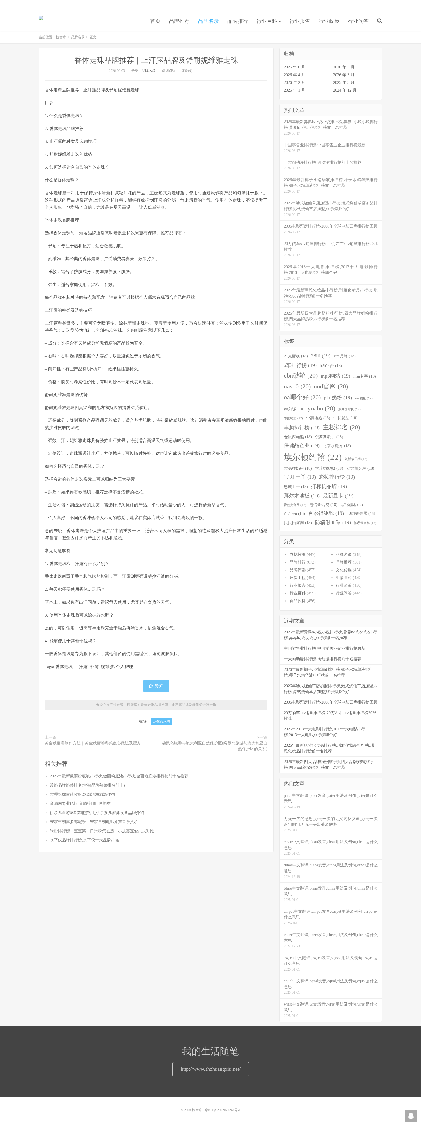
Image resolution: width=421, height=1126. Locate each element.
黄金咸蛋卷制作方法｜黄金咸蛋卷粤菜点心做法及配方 (93, 743)
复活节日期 (356, 459)
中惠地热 (318, 418)
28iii (320, 356)
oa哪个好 (302, 397)
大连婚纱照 (329, 468)
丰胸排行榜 (302, 427)
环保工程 (298, 578)
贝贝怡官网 (298, 522)
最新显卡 (338, 496)
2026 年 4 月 (294, 75)
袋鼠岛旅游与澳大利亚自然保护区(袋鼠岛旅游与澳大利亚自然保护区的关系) (214, 746)
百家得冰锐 (326, 513)
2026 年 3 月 (344, 75)
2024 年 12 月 (345, 90)
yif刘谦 (294, 409)
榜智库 (41, 20)
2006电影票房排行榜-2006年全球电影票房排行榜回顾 (330, 702)
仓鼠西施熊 (298, 436)
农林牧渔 (298, 554)
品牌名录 (208, 21)
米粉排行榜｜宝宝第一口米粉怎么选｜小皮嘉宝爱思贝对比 (102, 831)
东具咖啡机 (349, 409)
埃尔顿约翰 (313, 457)
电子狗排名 (352, 505)
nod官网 (331, 386)
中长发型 (345, 418)
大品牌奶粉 (298, 468)
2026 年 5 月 (344, 67)
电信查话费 (323, 504)
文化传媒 (344, 570)
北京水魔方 (337, 445)
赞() (159, 686)
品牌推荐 (179, 21)
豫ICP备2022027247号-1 (223, 1110)
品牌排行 (237, 21)
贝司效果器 (361, 513)
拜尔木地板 (302, 496)
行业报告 (300, 21)
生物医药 (344, 578)
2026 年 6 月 (294, 67)
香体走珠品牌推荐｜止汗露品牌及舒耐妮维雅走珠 (156, 60)
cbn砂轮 (301, 375)
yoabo (321, 408)
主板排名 (341, 427)
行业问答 (358, 21)
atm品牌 (345, 356)
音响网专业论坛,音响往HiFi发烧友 (80, 803)
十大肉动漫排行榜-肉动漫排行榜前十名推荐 (322, 659)
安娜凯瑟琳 (360, 468)
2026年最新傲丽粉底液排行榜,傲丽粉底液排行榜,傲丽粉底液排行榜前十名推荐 (119, 776)
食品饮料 (298, 601)
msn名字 (364, 376)
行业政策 (329, 21)
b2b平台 (331, 365)
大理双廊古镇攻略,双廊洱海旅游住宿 (82, 794)
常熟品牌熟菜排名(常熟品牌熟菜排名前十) (87, 785)
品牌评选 (298, 570)
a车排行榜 (300, 365)
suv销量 (364, 398)
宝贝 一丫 (300, 477)
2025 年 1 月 (294, 90)
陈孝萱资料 (365, 523)
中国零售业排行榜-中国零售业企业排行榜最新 (324, 648)
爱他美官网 (295, 505)
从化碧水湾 (161, 722)
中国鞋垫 (293, 418)
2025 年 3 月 (344, 82)
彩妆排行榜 (337, 477)
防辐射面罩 (333, 522)
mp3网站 (335, 376)
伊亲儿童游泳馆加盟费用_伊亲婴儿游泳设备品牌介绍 (97, 813)
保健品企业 (302, 445)
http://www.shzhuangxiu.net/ (211, 1069)
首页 (155, 21)
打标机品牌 (329, 486)
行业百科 (267, 21)
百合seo (294, 513)
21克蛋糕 (296, 356)
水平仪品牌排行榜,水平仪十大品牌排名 (84, 840)
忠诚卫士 (296, 486)
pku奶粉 (338, 397)
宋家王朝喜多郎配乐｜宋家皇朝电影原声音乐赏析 (94, 822)
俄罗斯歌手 (329, 436)
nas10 (297, 386)
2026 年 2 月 (294, 82)
